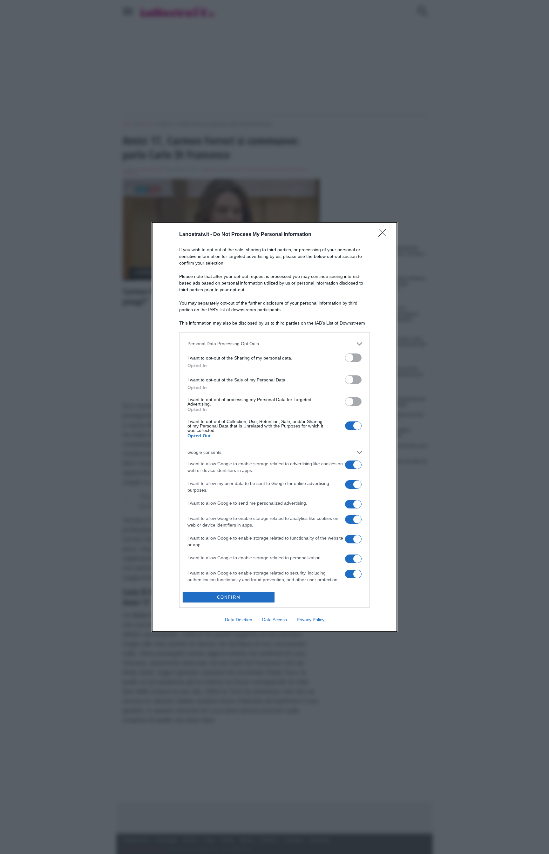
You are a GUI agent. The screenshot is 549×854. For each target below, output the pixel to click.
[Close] (384, 235)
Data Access (274, 619)
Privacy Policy (310, 619)
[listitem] (274, 343)
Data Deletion (238, 619)
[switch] (353, 357)
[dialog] (274, 427)
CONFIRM (229, 597)
